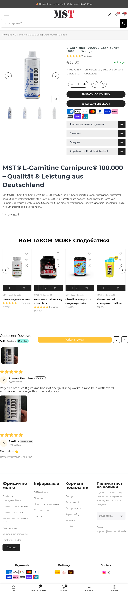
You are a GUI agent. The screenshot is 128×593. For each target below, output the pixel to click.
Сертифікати (41, 510)
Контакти (39, 516)
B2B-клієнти (41, 492)
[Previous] (8, 75)
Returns (11, 547)
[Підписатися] (121, 516)
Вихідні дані (9, 528)
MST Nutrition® (78, 295)
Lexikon (69, 526)
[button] (74, 56)
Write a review (74, 339)
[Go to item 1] (9, 355)
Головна (7, 34)
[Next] (55, 75)
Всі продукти (73, 508)
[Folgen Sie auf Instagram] (104, 573)
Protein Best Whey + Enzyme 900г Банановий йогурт (51, 303)
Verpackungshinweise (15, 534)
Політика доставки (13, 512)
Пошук (69, 496)
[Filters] (116, 339)
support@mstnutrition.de (111, 531)
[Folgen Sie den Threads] (108, 573)
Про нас (39, 498)
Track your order (11, 540)
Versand (118, 69)
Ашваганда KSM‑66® (83, 299)
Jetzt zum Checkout (96, 103)
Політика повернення (15, 506)
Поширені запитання (46, 504)
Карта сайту (72, 514)
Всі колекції (72, 502)
